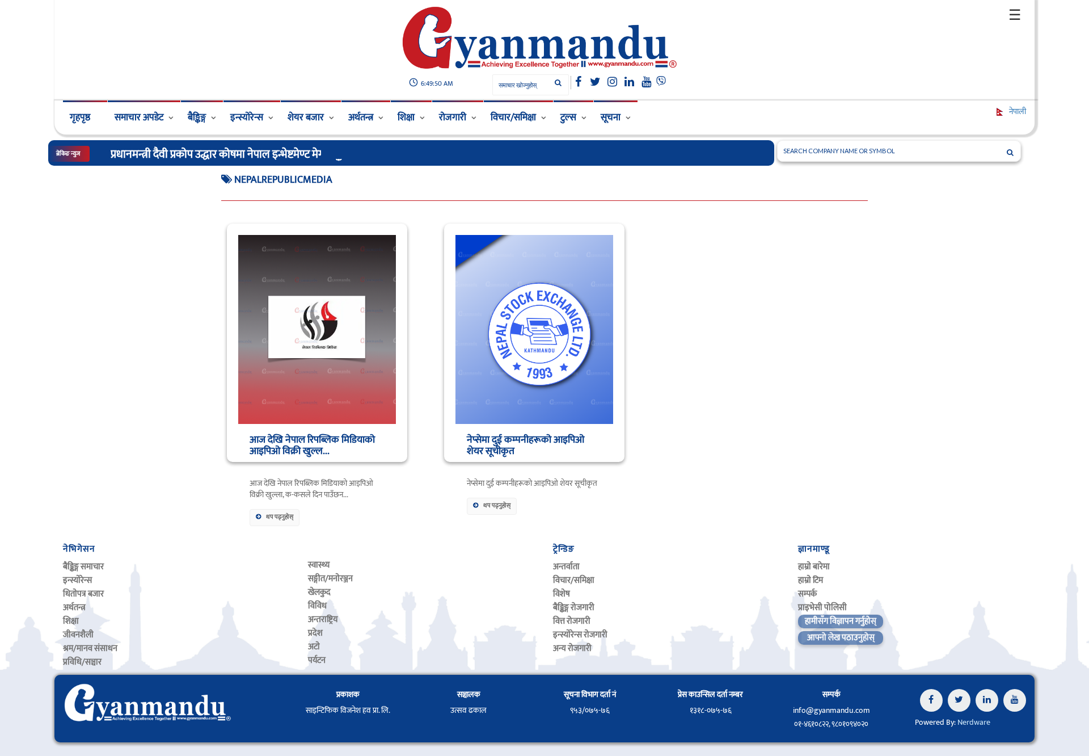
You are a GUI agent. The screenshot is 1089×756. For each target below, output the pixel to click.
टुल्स (568, 117)
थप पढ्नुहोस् (279, 517)
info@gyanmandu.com (831, 710)
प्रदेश (315, 633)
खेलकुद (319, 592)
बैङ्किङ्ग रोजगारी (573, 607)
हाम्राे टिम (810, 580)
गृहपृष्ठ (80, 117)
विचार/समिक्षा (513, 117)
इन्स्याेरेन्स (77, 580)
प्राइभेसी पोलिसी (822, 607)
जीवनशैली (78, 635)
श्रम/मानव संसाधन (90, 648)
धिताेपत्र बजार (83, 594)
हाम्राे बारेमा (814, 567)
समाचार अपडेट (139, 117)
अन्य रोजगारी (572, 648)
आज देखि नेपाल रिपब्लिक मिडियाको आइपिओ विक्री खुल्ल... (312, 445)
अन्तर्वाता (566, 567)
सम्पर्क (807, 594)
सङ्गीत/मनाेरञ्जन (330, 579)
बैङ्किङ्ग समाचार (83, 567)
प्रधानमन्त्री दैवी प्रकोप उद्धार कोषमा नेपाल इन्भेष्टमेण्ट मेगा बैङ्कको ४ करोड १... (255, 154)
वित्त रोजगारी (571, 621)
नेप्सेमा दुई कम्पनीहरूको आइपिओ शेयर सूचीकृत (525, 445)
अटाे (314, 647)
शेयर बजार (306, 117)
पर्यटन (317, 660)
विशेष (561, 594)
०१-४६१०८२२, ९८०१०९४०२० (831, 724)
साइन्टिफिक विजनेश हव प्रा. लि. (348, 710)
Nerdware (973, 722)
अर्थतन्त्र (360, 117)
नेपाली (1016, 111)
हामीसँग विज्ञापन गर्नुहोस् (840, 621)
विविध (317, 606)
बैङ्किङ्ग (197, 117)
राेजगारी (452, 117)
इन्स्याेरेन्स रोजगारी (580, 635)
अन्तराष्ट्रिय (322, 619)
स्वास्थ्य (319, 565)
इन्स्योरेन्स (246, 117)
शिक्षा (406, 117)
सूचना (611, 117)
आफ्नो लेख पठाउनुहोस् (841, 638)
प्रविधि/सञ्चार (82, 662)
